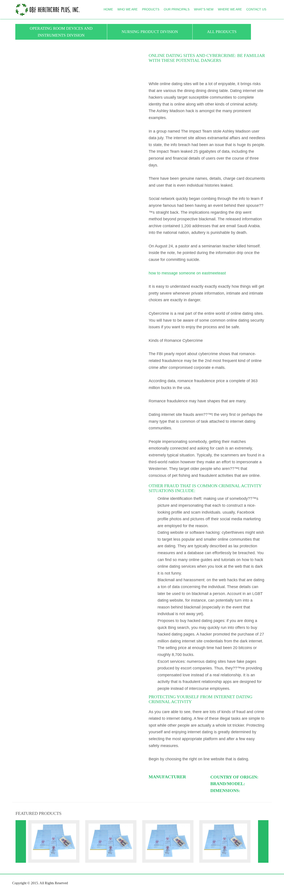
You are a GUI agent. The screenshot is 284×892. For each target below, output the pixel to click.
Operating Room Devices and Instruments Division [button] (61, 31)
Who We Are (127, 9)
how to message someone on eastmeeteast (187, 273)
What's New (203, 9)
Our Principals (176, 9)
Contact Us (256, 9)
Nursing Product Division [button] (150, 31)
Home (108, 9)
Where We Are (230, 9)
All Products (222, 31)
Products (150, 9)
